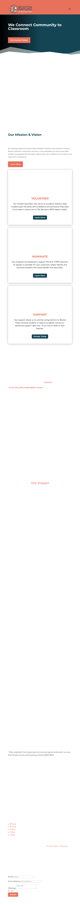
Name (10, 877)
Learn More (15, 164)
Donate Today (40, 336)
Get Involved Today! (19, 40)
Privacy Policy (52, 846)
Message (12, 888)
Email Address (14, 881)
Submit (13, 895)
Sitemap (63, 846)
